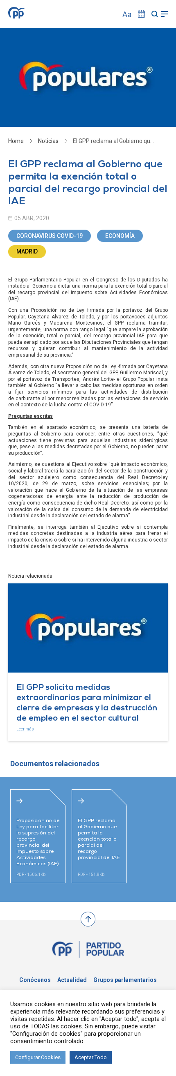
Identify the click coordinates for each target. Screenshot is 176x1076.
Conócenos (35, 980)
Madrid (27, 251)
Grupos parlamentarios (125, 980)
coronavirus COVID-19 (49, 236)
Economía (120, 236)
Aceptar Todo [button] (90, 1057)
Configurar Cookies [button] (38, 1057)
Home (16, 141)
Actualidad (72, 980)
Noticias (48, 141)
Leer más (25, 729)
